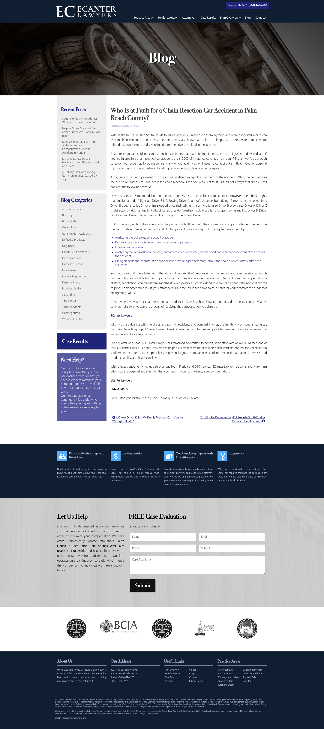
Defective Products (73, 239)
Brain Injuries (70, 215)
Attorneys (188, 17)
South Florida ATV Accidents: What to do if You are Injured (79, 120)
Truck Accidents (71, 307)
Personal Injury (225, 670)
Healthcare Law (168, 17)
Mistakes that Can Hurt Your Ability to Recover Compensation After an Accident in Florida (79, 147)
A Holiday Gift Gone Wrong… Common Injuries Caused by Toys (80, 176)
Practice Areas (143, 17)
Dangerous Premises (253, 670)
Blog (248, 17)
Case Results (208, 17)
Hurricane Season (72, 264)
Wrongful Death (72, 319)
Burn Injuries (69, 221)
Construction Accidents (76, 233)
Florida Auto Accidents (76, 252)
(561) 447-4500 (126, 677)
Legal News (69, 270)
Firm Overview (229, 17)
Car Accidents (70, 227)
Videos (192, 670)
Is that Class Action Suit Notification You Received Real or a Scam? (80, 162)
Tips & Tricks (69, 300)
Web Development (63, 718)
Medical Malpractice (74, 276)
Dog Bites (68, 246)
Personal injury (71, 282)
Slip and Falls (249, 677)
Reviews (169, 681)
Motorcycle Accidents (229, 677)
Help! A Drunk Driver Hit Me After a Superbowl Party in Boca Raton (81, 132)
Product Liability (72, 288)
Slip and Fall (69, 294)
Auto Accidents (71, 209)
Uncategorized (71, 313)
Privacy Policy (196, 681)
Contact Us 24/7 (237, 5)
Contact (260, 17)
